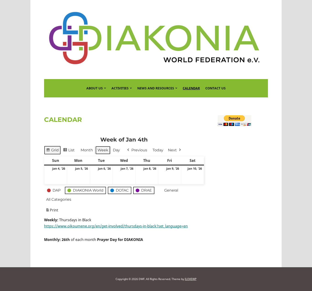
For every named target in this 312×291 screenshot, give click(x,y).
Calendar (191, 88)
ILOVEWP (190, 279)
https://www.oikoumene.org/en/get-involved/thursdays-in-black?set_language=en (116, 226)
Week (103, 150)
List (71, 151)
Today (158, 150)
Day (116, 150)
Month (87, 150)
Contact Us (215, 88)
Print (51, 211)
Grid (55, 151)
